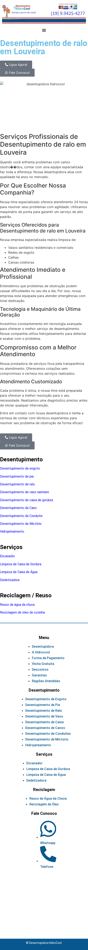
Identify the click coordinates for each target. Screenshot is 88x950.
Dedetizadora (9, 580)
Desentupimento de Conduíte (21, 516)
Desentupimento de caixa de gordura (26, 500)
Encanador (7, 556)
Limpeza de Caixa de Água (18, 572)
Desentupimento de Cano (18, 508)
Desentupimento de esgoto (20, 468)
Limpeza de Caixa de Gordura (20, 564)
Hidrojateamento (12, 531)
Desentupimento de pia (17, 476)
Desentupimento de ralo (17, 484)
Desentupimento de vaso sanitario (24, 492)
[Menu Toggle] (44, 30)
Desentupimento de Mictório (21, 524)
